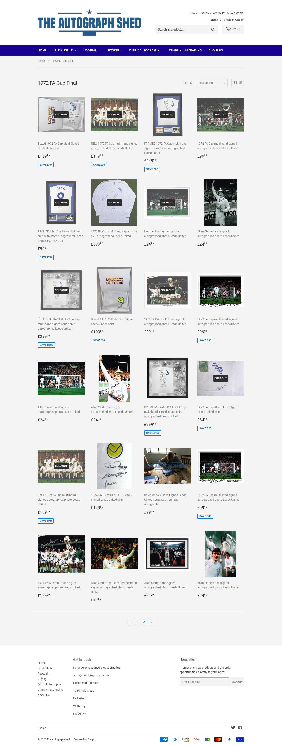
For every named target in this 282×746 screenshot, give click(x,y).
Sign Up (237, 681)
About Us (216, 50)
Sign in (214, 19)
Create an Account (234, 19)
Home (42, 50)
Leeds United (63, 50)
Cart (236, 29)
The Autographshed (58, 739)
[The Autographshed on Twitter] (233, 728)
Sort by (187, 82)
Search (42, 727)
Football (91, 50)
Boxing (114, 50)
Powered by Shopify (85, 739)
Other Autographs (144, 50)
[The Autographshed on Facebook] (240, 728)
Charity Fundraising (185, 50)
